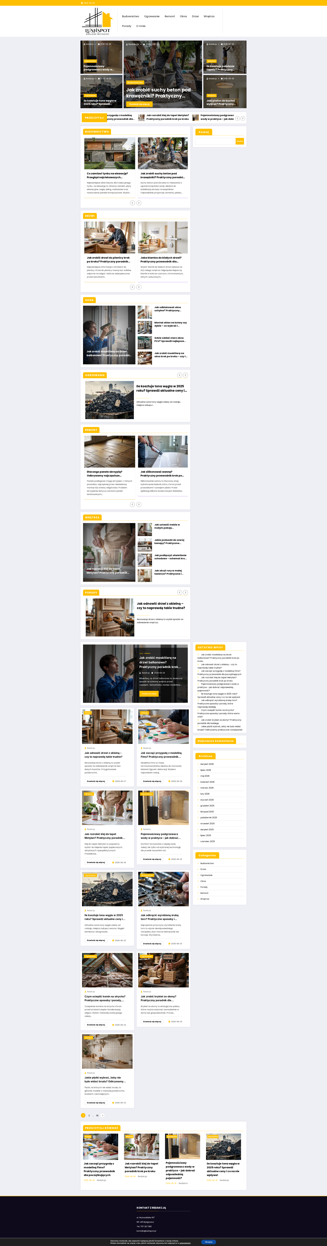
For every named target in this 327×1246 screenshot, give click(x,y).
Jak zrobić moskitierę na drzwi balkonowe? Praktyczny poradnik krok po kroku (109, 354)
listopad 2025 (207, 811)
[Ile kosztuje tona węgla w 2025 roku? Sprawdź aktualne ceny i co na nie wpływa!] (107, 888)
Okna (183, 16)
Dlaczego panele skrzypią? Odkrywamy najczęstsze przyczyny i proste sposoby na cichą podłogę (106, 474)
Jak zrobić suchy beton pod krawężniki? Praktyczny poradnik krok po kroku (161, 176)
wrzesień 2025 (207, 823)
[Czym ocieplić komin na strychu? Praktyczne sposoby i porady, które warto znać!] (107, 970)
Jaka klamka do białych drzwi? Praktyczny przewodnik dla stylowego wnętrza (159, 260)
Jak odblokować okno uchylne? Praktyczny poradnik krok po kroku (168, 309)
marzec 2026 (207, 787)
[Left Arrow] (237, 118)
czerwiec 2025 (207, 841)
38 (97, 1115)
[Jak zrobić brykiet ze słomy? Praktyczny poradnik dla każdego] (163, 970)
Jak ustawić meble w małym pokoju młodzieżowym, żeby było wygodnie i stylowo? (170, 526)
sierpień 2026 (207, 764)
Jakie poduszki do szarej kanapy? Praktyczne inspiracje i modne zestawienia (169, 541)
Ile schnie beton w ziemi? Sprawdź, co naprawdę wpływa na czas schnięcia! (162, 93)
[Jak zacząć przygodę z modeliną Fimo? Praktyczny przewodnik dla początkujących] (163, 726)
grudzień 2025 (207, 805)
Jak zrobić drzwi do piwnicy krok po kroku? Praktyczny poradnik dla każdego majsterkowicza (107, 260)
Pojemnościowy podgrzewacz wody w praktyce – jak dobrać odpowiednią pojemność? (101, 68)
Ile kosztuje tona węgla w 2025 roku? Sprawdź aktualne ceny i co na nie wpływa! (100, 102)
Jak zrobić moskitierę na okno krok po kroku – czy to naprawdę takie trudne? (170, 355)
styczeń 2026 (207, 799)
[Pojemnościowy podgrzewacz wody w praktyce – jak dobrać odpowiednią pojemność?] (163, 807)
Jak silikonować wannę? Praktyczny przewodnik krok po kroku (160, 474)
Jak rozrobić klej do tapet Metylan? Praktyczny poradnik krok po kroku (113, 117)
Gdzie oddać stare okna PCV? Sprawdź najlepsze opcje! (169, 339)
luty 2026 (204, 793)
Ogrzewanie (152, 16)
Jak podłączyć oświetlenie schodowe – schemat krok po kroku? (170, 557)
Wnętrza (209, 16)
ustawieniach (184, 1243)
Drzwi (195, 16)
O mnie (140, 26)
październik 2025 (208, 817)
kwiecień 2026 (207, 781)
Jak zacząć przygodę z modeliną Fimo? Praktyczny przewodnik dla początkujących (161, 755)
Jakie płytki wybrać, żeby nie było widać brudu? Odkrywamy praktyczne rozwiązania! (104, 1080)
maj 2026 (204, 775)
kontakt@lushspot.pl (146, 1231)
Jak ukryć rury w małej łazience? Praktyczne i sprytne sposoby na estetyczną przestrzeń (168, 572)
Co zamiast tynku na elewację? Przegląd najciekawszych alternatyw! (106, 176)
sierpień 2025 (207, 829)
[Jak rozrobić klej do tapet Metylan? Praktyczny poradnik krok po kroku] (107, 807)
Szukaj (204, 132)
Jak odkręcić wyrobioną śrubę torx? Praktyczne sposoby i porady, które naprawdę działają (161, 918)
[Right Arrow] (243, 118)
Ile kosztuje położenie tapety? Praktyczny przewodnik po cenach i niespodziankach (222, 68)
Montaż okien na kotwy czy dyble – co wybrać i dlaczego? (170, 324)
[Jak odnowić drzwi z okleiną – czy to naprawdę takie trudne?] (107, 726)
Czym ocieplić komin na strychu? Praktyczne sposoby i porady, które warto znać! (105, 999)
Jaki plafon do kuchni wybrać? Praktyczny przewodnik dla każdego (223, 102)
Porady (126, 26)
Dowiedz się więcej (139, 104)
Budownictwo (130, 16)
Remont (170, 16)
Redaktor (89, 44)
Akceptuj (208, 1242)
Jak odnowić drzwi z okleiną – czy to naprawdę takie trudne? (159, 606)
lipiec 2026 (205, 770)
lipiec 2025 (205, 835)
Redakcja (89, 78)
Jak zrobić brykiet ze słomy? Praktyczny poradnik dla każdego (158, 999)
